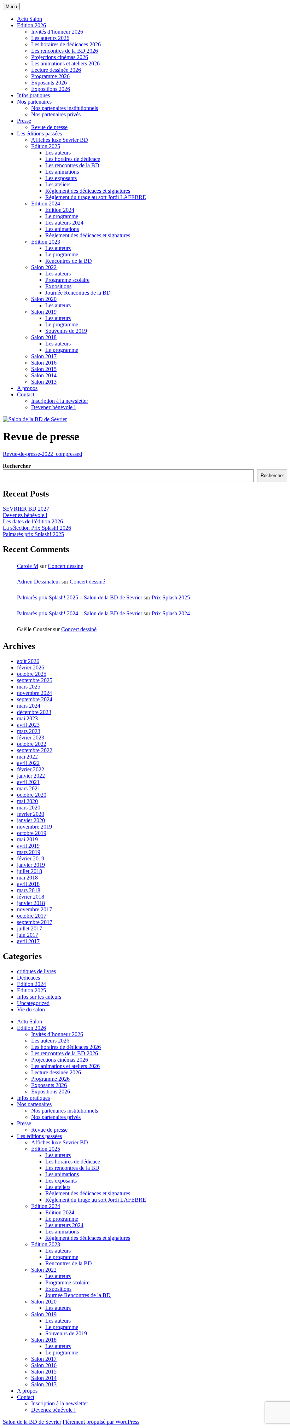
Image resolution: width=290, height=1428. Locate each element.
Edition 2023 (45, 242)
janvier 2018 (31, 903)
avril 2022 (28, 763)
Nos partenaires (34, 102)
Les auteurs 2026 (50, 38)
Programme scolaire (67, 280)
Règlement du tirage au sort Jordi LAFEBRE (95, 197)
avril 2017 (28, 941)
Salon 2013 (44, 382)
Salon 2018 (44, 337)
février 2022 (30, 769)
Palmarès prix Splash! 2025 (33, 534)
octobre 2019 (31, 833)
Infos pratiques (33, 95)
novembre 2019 (34, 827)
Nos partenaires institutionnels (64, 108)
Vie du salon (31, 1009)
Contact (25, 394)
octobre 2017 (31, 916)
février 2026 (30, 667)
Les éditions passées (39, 133)
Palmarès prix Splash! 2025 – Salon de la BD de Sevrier (79, 597)
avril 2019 (28, 846)
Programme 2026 (50, 76)
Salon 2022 (44, 267)
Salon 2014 (44, 375)
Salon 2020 (44, 299)
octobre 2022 (31, 744)
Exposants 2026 (49, 83)
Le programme (61, 216)
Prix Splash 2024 (171, 613)
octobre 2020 (31, 795)
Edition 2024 (45, 204)
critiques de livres (36, 971)
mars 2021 (28, 788)
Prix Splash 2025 (171, 597)
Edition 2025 (45, 146)
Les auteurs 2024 (64, 223)
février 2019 (30, 858)
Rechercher (17, 466)
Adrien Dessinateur (38, 582)
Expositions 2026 (50, 89)
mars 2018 (28, 890)
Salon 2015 (44, 369)
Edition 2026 (31, 25)
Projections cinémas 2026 (59, 57)
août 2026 (28, 661)
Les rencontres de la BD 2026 (64, 51)
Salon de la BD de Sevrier (32, 1422)
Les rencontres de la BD (72, 165)
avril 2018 (28, 884)
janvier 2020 (31, 820)
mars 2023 (28, 731)
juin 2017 (27, 935)
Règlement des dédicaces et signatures (87, 191)
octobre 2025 (31, 674)
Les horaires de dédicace (72, 159)
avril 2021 (28, 782)
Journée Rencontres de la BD (78, 293)
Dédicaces (28, 978)
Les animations (62, 172)
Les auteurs (58, 153)
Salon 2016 (44, 363)
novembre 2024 (34, 693)
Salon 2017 (44, 356)
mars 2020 (28, 808)
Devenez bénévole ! (53, 407)
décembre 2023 (34, 712)
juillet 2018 (29, 871)
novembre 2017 (34, 909)
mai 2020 (27, 801)
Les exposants (61, 178)
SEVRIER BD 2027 (26, 509)
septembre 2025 (34, 680)
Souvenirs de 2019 (66, 331)
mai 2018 (27, 878)
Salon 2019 (44, 312)
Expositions (58, 286)
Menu (11, 6)
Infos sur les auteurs (39, 997)
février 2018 (30, 897)
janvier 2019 (31, 865)
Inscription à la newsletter (59, 401)
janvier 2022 (31, 776)
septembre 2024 (34, 699)
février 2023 (30, 738)
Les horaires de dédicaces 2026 (66, 44)
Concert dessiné (65, 566)
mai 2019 (27, 839)
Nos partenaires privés (56, 114)
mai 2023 (27, 718)
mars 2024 (28, 706)
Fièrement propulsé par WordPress (101, 1422)
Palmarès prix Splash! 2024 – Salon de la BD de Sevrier (79, 613)
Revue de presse (49, 127)
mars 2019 (28, 852)
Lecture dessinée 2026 (56, 70)
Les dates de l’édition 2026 (33, 521)
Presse (24, 121)
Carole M (27, 566)
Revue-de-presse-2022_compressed (42, 454)
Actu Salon (29, 19)
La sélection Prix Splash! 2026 (37, 528)
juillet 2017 (29, 928)
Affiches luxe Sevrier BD (59, 140)
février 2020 (30, 814)
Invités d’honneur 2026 (57, 32)
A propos (27, 388)
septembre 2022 (34, 750)
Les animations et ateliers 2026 (65, 63)
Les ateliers (57, 184)
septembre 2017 (34, 922)
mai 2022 (27, 757)
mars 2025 (28, 687)
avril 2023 (28, 725)
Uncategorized (33, 1003)
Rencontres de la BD (68, 261)
